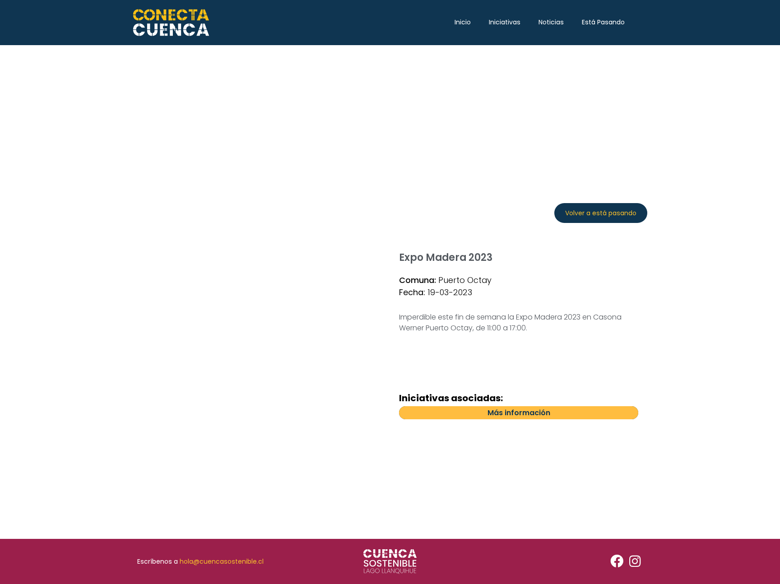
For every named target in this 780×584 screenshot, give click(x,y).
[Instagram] (635, 562)
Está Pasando (603, 22)
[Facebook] (617, 562)
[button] (600, 213)
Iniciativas (504, 22)
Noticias (551, 22)
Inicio (463, 22)
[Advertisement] (390, 113)
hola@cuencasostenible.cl (222, 561)
